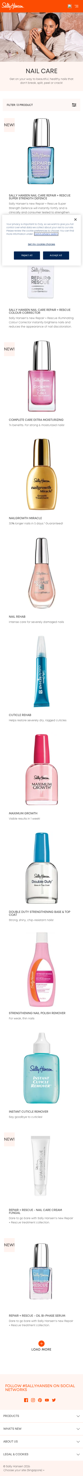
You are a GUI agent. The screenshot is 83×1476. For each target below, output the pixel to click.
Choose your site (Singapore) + (23, 1470)
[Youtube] (47, 1400)
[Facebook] (26, 1400)
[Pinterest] (40, 1400)
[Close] (75, 219)
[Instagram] (33, 1400)
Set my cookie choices (41, 244)
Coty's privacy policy (46, 234)
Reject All (27, 255)
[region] (41, 240)
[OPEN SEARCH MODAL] (70, 6)
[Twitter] (54, 1400)
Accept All (56, 255)
